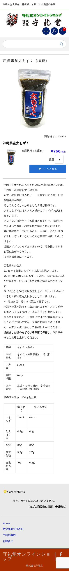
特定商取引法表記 (13, 529)
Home (6, 523)
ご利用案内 (9, 535)
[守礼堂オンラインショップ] (34, 19)
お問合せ (8, 541)
